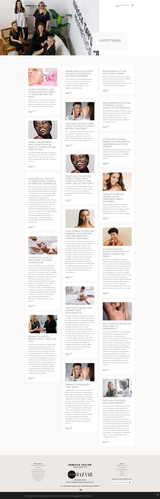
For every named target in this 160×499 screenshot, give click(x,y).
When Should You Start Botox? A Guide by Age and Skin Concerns (79, 73)
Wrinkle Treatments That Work (78, 385)
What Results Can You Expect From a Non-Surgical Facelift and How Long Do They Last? (80, 180)
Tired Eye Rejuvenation (38, 471)
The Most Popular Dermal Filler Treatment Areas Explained (113, 198)
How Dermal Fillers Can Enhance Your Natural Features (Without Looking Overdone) (80, 235)
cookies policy (78, 496)
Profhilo (38, 467)
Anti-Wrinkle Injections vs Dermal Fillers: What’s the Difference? (117, 105)
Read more (32, 111)
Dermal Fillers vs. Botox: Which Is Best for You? (42, 339)
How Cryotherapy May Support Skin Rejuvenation (79, 310)
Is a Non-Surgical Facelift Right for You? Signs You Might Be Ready (116, 253)
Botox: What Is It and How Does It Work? (115, 72)
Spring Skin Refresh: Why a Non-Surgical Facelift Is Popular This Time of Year (42, 146)
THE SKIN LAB (38, 478)
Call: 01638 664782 (80, 480)
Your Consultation (121, 469)
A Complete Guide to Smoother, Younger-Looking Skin (40, 260)
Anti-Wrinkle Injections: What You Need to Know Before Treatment (80, 126)
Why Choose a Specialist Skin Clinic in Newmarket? (117, 326)
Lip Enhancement (38, 469)
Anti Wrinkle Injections (38, 465)
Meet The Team (122, 465)
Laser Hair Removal (38, 473)
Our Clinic (122, 467)
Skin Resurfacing (38, 477)
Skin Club (38, 480)
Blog (121, 473)
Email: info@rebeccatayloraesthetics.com (79, 482)
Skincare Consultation (38, 475)
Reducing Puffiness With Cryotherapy (114, 401)
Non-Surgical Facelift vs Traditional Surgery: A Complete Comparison (42, 181)
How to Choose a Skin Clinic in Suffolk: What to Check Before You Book (41, 93)
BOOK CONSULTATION (122, 5)
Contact (121, 475)
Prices (122, 471)
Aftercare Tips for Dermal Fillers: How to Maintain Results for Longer (116, 143)
